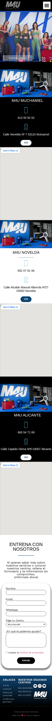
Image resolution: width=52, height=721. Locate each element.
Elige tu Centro (15, 620)
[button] (47, 5)
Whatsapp (12, 610)
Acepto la (26, 652)
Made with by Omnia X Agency (26, 715)
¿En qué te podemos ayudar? (23, 631)
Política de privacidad (32, 652)
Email (9, 599)
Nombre (10, 588)
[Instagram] (40, 686)
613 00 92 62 (26, 117)
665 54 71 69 (26, 432)
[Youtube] (44, 686)
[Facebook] (35, 686)
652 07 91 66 (26, 270)
